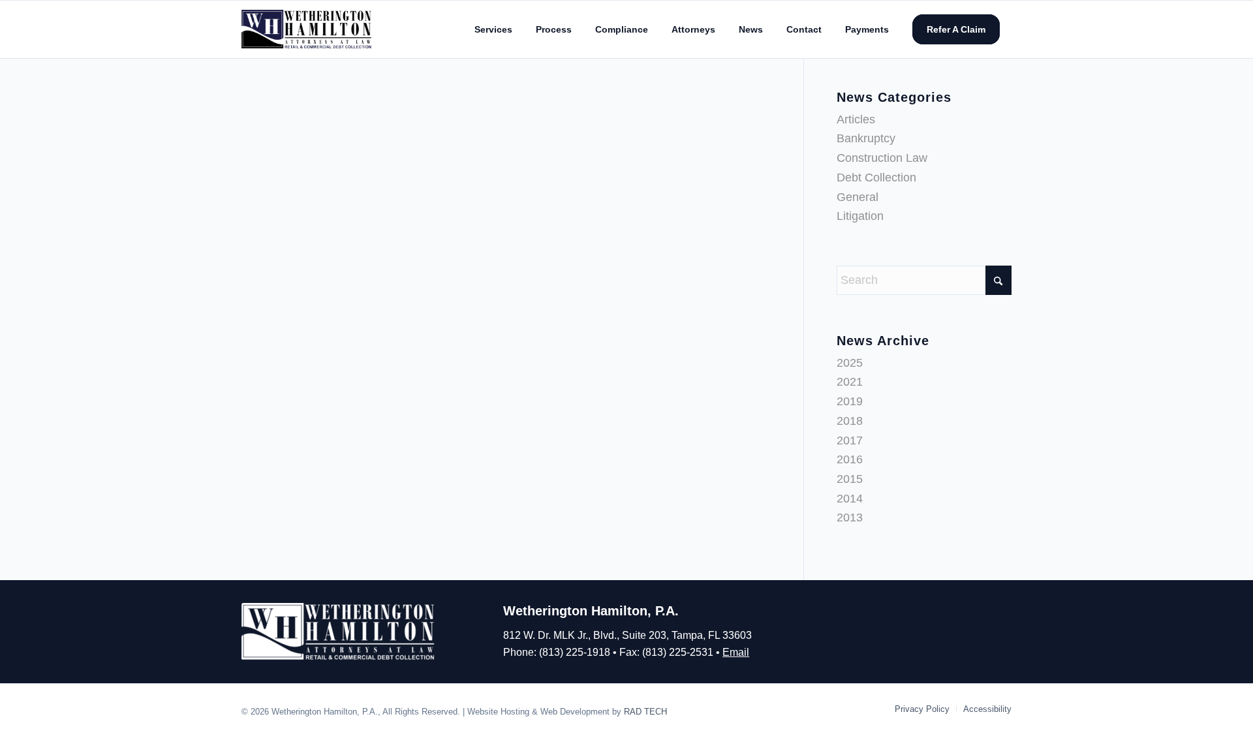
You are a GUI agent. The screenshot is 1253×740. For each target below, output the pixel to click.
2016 (850, 459)
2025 (850, 362)
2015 (850, 479)
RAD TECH (645, 712)
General (857, 197)
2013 (850, 517)
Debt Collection (876, 177)
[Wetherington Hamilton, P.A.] (307, 29)
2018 (850, 420)
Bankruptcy (866, 138)
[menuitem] (493, 29)
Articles (856, 119)
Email (735, 652)
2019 (850, 401)
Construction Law (882, 157)
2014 (850, 498)
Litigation (860, 216)
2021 (850, 381)
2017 (850, 440)
